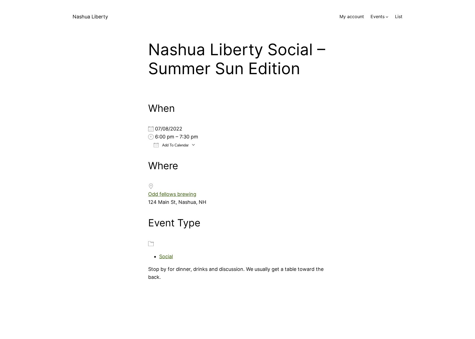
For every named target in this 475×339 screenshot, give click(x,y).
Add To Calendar (175, 145)
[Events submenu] (387, 16)
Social (166, 256)
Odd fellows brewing (172, 194)
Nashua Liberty (90, 17)
